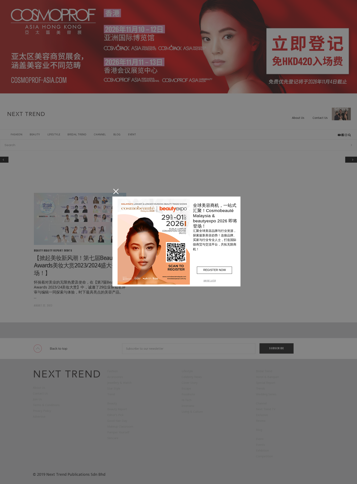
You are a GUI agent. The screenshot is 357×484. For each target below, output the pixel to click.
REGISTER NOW (214, 270)
